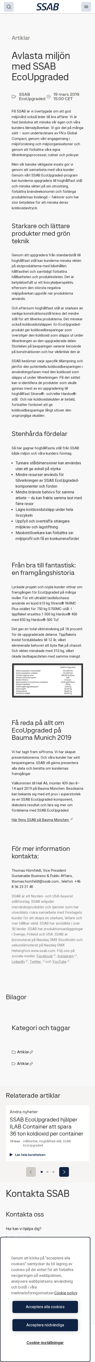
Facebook (45, 956)
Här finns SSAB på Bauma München (41, 820)
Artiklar (23, 1052)
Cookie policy (65, 1293)
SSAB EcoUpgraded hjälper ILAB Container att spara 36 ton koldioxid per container (46, 1126)
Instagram (65, 956)
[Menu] (86, 7)
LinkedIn (18, 961)
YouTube (59, 961)
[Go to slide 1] (42, 1172)
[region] (45, 1299)
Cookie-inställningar (45, 1342)
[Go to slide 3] (53, 1172)
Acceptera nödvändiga (45, 1325)
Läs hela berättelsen (30, 1154)
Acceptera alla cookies (45, 1307)
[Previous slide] (31, 1172)
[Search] (9, 7)
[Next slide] (64, 1172)
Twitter (36, 961)
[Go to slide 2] (47, 1172)
